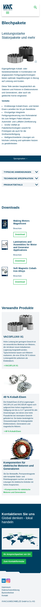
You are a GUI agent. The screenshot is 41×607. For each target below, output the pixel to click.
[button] (20, 172)
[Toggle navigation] (7, 12)
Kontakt (5, 595)
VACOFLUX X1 (11, 366)
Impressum (6, 587)
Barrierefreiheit (8, 593)
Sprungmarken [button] (19, 159)
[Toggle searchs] (35, 7)
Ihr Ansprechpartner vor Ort (17, 554)
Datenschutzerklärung (10, 590)
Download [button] (20, 234)
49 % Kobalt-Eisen (13, 431)
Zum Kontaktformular (14, 561)
